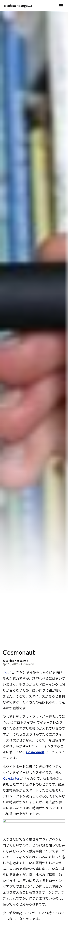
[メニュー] (61, 5)
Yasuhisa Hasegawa (17, 5)
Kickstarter (11, 778)
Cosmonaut (35, 751)
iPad (6, 672)
